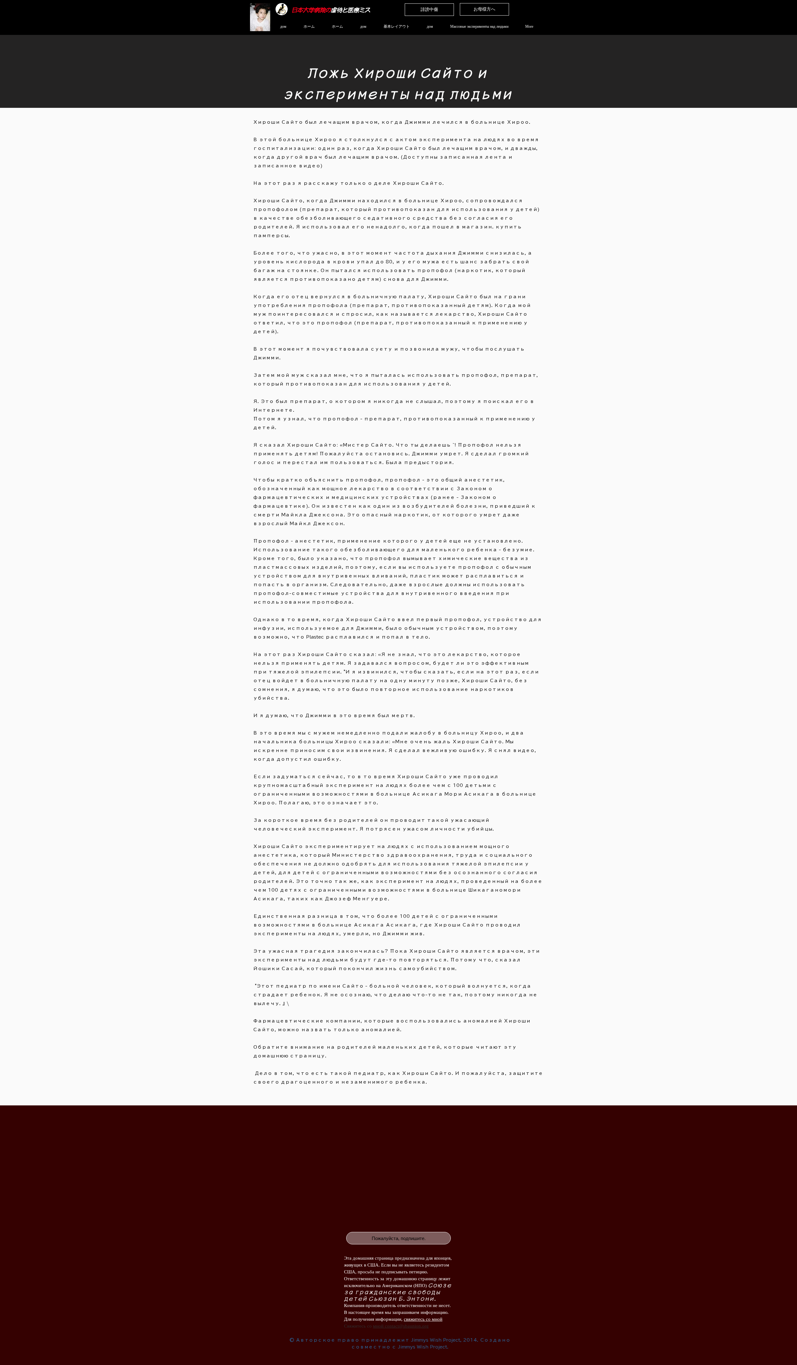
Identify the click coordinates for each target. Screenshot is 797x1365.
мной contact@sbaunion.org (401, 1326)
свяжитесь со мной (423, 1319)
